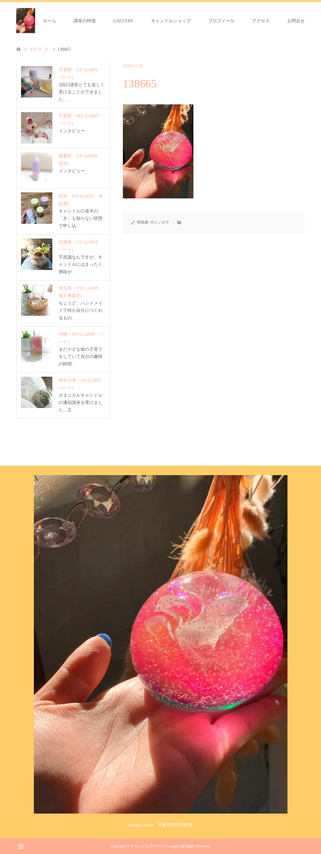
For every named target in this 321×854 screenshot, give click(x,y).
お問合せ (296, 20)
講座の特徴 (85, 20)
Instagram (20, 845)
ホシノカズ (159, 222)
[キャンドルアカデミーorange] (25, 20)
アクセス (261, 20)
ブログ (35, 49)
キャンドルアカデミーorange (154, 846)
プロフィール (221, 20)
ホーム (49, 20)
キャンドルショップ (171, 20)
